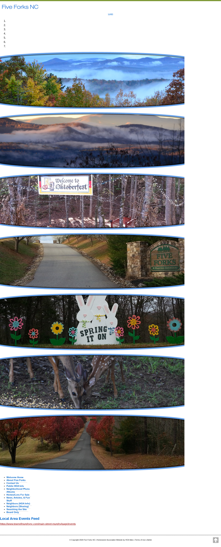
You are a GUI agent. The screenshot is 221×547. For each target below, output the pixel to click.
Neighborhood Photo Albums (18, 490)
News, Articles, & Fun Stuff (18, 499)
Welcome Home (14, 477)
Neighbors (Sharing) (17, 506)
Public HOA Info (15, 486)
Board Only (12, 512)
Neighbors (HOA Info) (18, 503)
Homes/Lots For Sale (17, 494)
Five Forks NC (89, 540)
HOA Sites (129, 540)
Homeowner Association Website (109, 540)
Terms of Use (140, 540)
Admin (149, 540)
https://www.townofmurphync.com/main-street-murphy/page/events (38, 524)
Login (110, 14)
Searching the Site (16, 509)
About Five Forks (16, 480)
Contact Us (12, 483)
